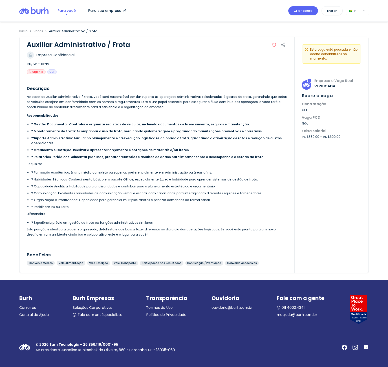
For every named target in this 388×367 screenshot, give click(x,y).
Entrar (332, 11)
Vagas (38, 31)
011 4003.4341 (293, 307)
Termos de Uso (159, 307)
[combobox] (357, 11)
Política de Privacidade (166, 314)
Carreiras (27, 307)
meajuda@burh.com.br (297, 314)
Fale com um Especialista (100, 314)
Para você (66, 10)
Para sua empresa (104, 10)
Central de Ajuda (34, 314)
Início (23, 31)
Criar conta (303, 11)
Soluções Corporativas (92, 307)
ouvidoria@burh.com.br (232, 307)
